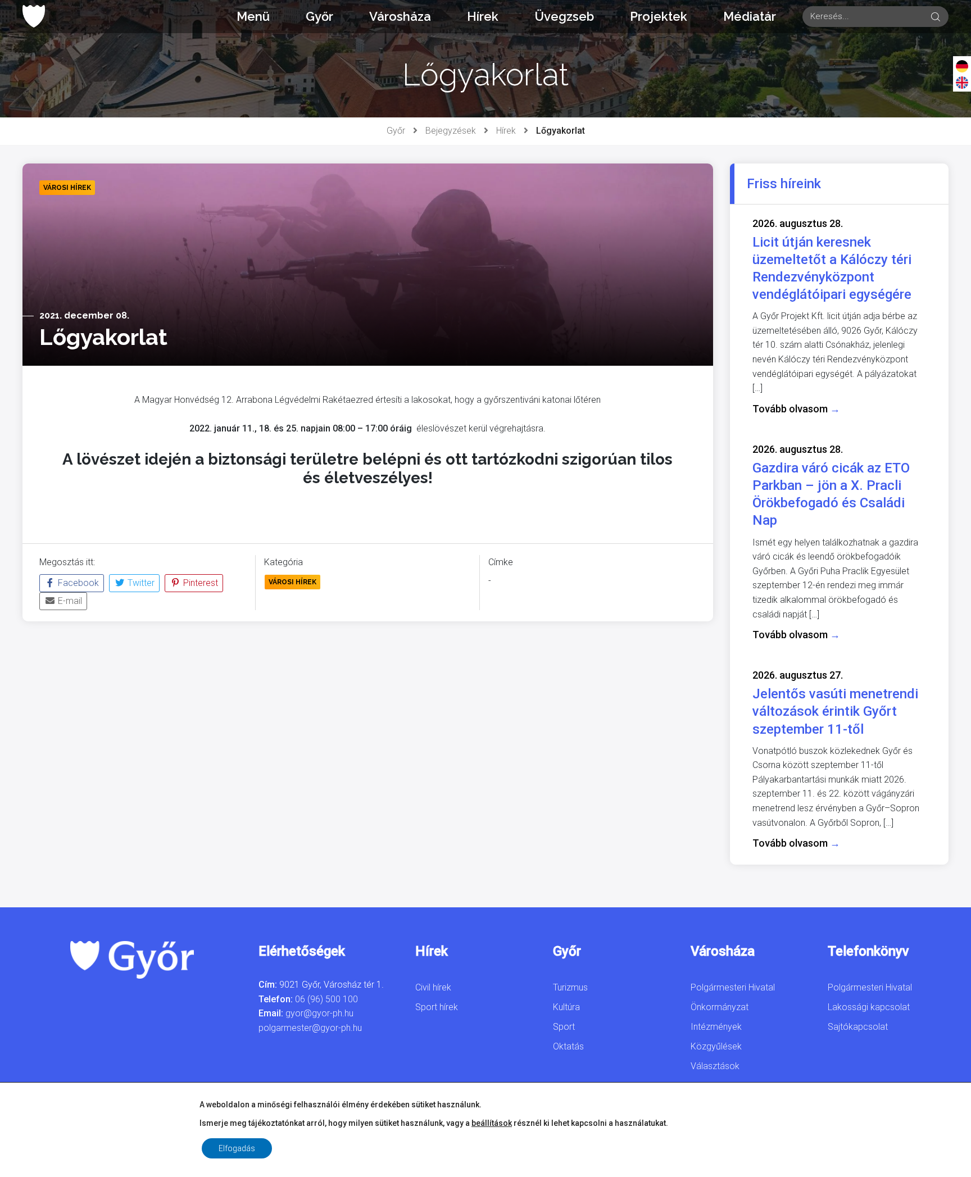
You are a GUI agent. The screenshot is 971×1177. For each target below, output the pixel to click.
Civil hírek (433, 987)
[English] (962, 82)
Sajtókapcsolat (858, 1026)
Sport (564, 1026)
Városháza (400, 16)
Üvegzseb (564, 16)
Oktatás (568, 1046)
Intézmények (716, 1026)
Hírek (482, 16)
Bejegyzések (450, 130)
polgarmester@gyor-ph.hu (310, 1028)
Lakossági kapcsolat (869, 1007)
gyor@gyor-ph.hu (319, 1013)
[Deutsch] (962, 65)
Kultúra (566, 1007)
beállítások (491, 1123)
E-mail (69, 601)
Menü (253, 16)
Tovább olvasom (796, 409)
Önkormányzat (719, 1007)
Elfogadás (237, 1148)
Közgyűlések (716, 1046)
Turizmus (570, 987)
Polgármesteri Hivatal (733, 987)
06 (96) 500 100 (326, 999)
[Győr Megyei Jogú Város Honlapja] (33, 16)
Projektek (658, 16)
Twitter (140, 583)
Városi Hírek (292, 582)
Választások (715, 1066)
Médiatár (749, 16)
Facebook (77, 583)
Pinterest (199, 583)
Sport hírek (436, 1007)
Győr (319, 16)
